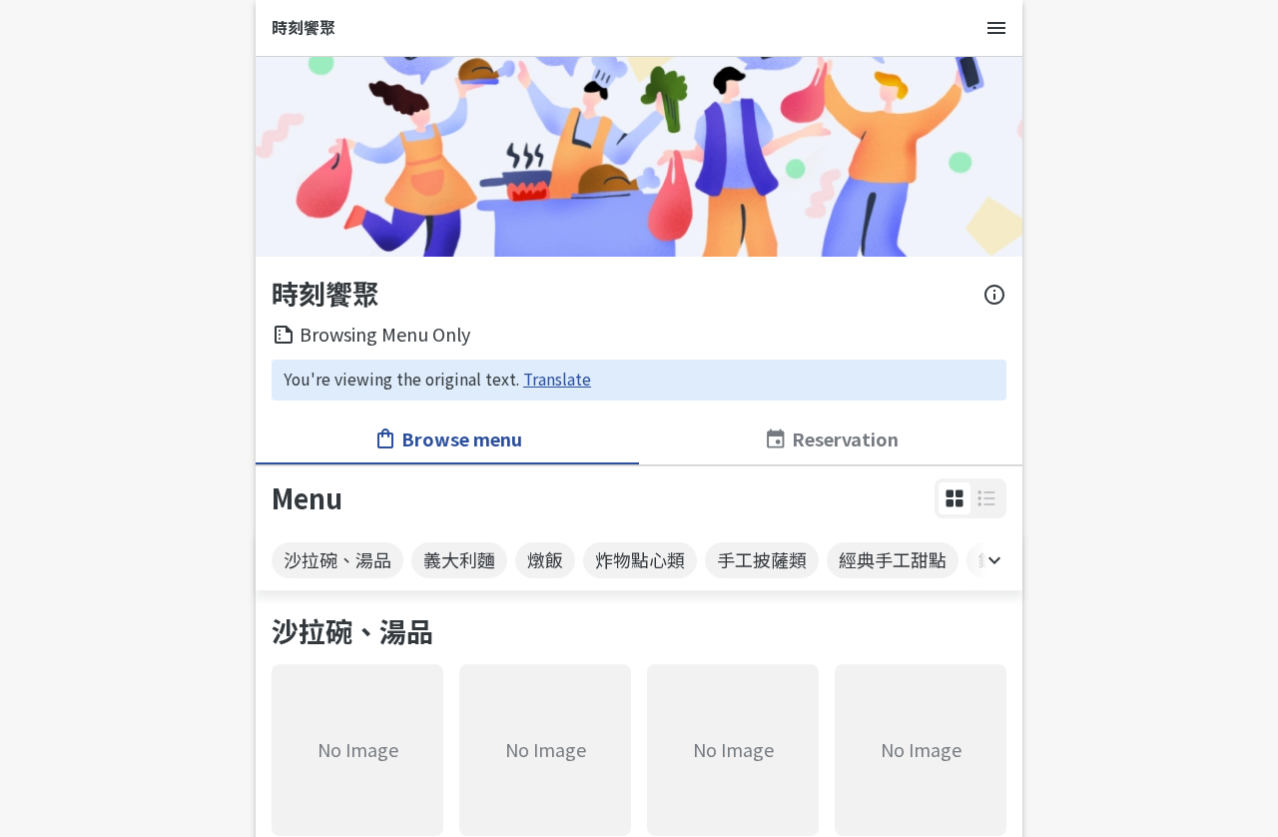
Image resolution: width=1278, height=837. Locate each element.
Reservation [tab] (845, 438)
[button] (954, 498)
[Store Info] (994, 295)
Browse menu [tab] (461, 438)
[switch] (954, 498)
